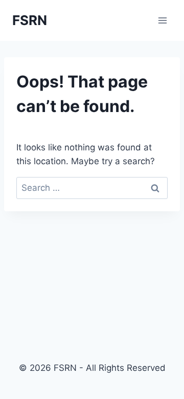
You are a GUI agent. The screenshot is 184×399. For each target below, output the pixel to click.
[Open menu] (162, 20)
